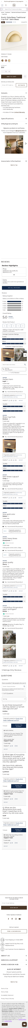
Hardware (7, 12)
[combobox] (14, 9)
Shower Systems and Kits (14, 972)
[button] (27, 1002)
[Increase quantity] (9, 72)
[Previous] (1, 1)
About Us (5, 956)
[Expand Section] (14, 274)
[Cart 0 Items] (26, 5)
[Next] (26, 1)
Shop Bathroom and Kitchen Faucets (14, 974)
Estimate (21, 85)
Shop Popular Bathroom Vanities (14, 976)
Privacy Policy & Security (7, 998)
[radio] (2, 60)
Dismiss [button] (4, 1024)
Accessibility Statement (7, 995)
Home (2, 12)
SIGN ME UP (14, 907)
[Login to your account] (6, 5)
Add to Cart (11, 76)
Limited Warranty (19, 112)
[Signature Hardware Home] (14, 5)
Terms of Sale (4, 992)
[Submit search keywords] (3, 9)
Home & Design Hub (9, 964)
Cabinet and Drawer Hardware (18, 12)
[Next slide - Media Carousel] (26, 143)
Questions (6, 676)
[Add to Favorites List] (25, 76)
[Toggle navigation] (3, 5)
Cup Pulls (4, 14)
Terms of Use (4, 988)
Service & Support (9, 960)
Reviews (5, 262)
